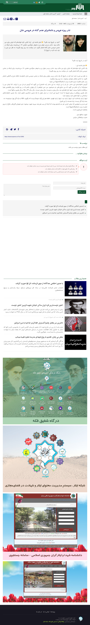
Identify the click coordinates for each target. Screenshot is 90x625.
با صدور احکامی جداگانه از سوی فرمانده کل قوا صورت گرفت (65, 206)
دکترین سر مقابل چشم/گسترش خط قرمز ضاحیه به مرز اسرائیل (63, 213)
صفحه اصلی (66, 14)
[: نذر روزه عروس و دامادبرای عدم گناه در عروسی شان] (5, 19)
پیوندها (53, 612)
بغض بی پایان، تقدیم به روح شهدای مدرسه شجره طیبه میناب (39, 337)
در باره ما (39, 612)
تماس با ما (46, 612)
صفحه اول (46, 14)
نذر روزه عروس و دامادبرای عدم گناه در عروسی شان (45, 30)
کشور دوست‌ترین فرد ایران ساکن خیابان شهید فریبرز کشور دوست (62, 209)
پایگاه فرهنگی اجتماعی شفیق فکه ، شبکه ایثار (53, 622)
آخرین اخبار (53, 14)
